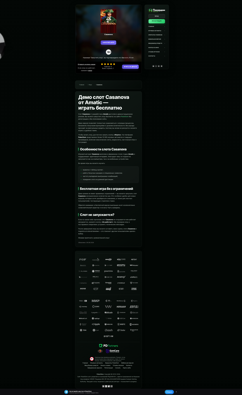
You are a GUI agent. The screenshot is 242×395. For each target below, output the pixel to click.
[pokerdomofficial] (158, 66)
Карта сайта (127, 368)
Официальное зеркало (94, 368)
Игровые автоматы (154, 30)
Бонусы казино (153, 47)
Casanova (99, 84)
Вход (157, 16)
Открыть (169, 392)
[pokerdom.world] (156, 66)
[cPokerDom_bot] (161, 66)
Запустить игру (108, 42)
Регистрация (157, 21)
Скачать (118, 368)
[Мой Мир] (111, 386)
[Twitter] (109, 386)
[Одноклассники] (106, 386)
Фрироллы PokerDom (155, 35)
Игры (90, 84)
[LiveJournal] (114, 386)
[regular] (108, 64)
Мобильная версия (154, 39)
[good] (111, 64)
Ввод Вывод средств (155, 43)
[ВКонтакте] (103, 386)
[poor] (105, 64)
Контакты (151, 56)
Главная (151, 26)
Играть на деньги (130, 66)
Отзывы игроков (154, 52)
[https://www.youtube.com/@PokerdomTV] (153, 66)
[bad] (102, 64)
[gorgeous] (114, 64)
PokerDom (124, 116)
